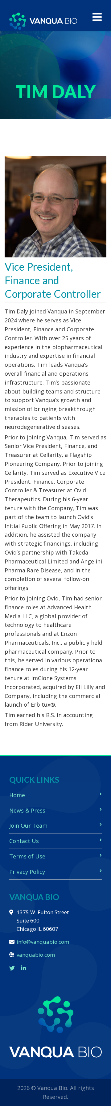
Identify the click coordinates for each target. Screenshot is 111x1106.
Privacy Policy (27, 871)
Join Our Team (28, 825)
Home (17, 795)
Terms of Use (27, 856)
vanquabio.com (36, 954)
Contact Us (24, 841)
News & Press (27, 810)
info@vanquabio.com (43, 941)
